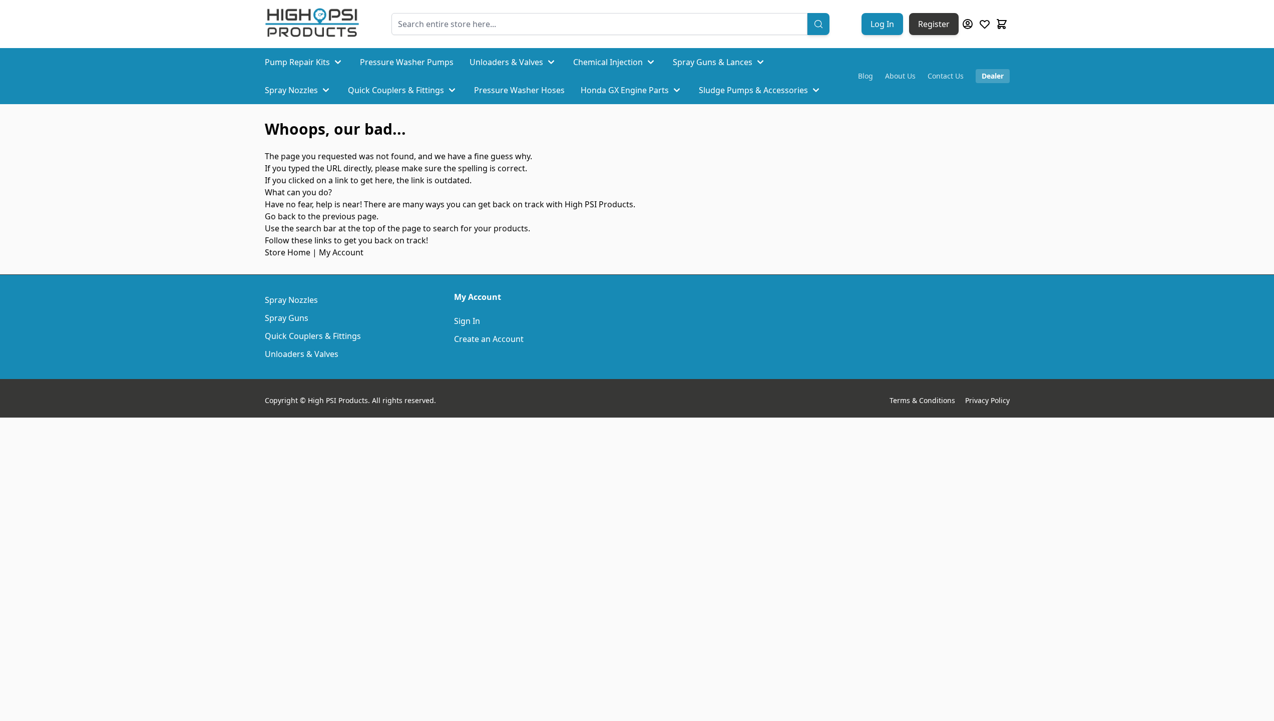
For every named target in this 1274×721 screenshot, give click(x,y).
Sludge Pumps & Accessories (753, 90)
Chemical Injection (608, 62)
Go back (280, 216)
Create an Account (489, 338)
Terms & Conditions (922, 400)
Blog (865, 76)
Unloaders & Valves (506, 62)
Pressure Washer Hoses (519, 90)
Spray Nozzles (291, 90)
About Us (900, 76)
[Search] (818, 24)
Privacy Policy (987, 400)
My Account (341, 252)
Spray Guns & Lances (712, 62)
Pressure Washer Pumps (407, 62)
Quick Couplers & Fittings (396, 90)
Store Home (287, 252)
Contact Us (946, 76)
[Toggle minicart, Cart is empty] (1002, 24)
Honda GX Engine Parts (625, 90)
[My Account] (968, 24)
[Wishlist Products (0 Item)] (985, 24)
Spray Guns (286, 317)
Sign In (467, 320)
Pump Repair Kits (297, 62)
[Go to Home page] (312, 24)
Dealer (993, 76)
